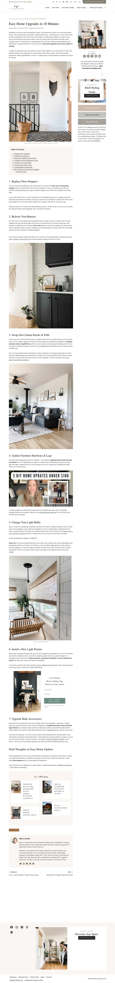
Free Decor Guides (68, 7)
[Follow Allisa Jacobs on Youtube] (27, 863)
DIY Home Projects (18, 18)
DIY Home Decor (14, 830)
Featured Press (23, 977)
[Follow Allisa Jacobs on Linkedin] (30, 863)
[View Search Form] (105, 7)
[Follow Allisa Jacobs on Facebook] (20, 863)
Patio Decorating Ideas (60, 807)
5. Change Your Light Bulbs (22, 163)
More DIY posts (21, 172)
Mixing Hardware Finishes (55, 739)
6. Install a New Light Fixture (22, 165)
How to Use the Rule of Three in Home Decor (24, 873)
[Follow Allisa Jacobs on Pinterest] (33, 863)
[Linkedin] (63, 2)
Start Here (55, 7)
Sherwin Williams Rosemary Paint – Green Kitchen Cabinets (28, 791)
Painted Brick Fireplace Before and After (59, 873)
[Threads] (60, 2)
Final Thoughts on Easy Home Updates (26, 169)
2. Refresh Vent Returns (21, 156)
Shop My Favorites (96, 7)
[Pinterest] (57, 2)
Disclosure (13, 977)
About (71, 1)
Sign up (30, 1)
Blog (79, 1)
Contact (75, 1)
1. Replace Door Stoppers (21, 154)
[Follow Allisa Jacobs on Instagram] (23, 863)
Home (47, 7)
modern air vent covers (21, 239)
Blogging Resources (16, 980)
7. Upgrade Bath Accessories (22, 167)
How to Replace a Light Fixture (47, 665)
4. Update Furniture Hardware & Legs (25, 160)
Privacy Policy (34, 977)
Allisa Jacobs (13, 28)
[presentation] (16, 787)
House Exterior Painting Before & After (59, 789)
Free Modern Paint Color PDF (95, 1)
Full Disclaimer (95, 141)
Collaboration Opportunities (34, 980)
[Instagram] (53, 2)
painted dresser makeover (47, 512)
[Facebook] (11, 927)
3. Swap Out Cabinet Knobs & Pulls (24, 158)
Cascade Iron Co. (53, 730)
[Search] (102, 75)
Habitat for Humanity (65, 765)
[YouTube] (67, 2)
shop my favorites (92, 115)
